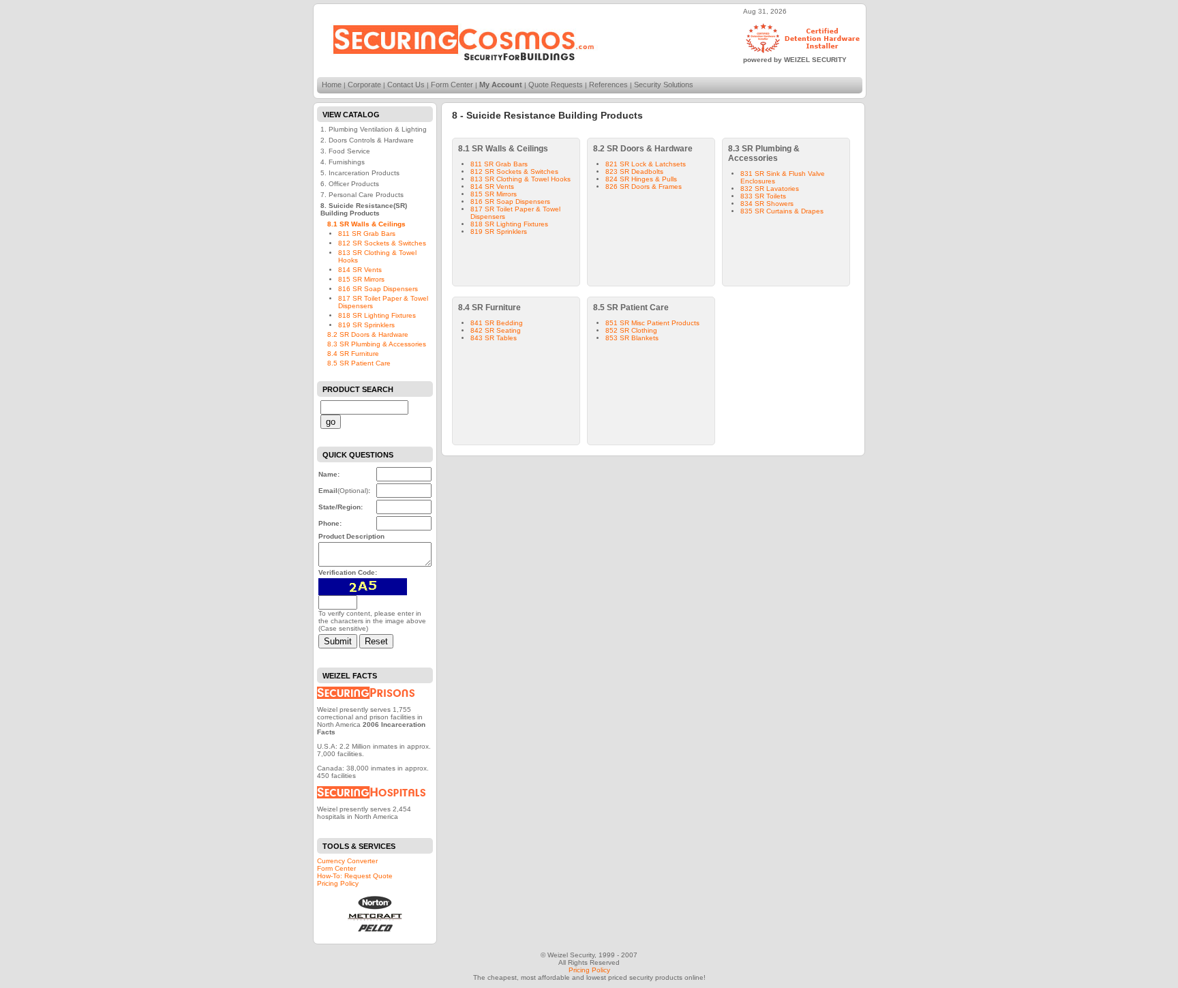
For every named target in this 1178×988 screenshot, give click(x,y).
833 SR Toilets (763, 196)
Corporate (364, 84)
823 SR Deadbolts (634, 171)
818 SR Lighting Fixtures (377, 315)
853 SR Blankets (632, 338)
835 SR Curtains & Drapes (782, 211)
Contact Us (406, 84)
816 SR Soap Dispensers (378, 289)
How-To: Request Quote (355, 876)
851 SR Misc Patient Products (652, 323)
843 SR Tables (493, 338)
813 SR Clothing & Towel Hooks (520, 179)
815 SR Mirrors (361, 279)
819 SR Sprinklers (366, 325)
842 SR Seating (495, 330)
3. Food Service (345, 151)
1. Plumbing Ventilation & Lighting (373, 129)
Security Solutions (663, 84)
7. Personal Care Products (362, 194)
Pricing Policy (338, 883)
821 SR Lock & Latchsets (645, 164)
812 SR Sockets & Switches (382, 243)
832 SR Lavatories (769, 188)
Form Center (452, 84)
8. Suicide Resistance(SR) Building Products (363, 209)
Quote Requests (555, 84)
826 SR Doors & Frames (643, 186)
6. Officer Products (349, 184)
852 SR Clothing (631, 330)
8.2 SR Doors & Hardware (367, 334)
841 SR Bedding (496, 323)
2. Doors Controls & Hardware (367, 140)
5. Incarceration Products (359, 173)
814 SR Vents (360, 269)
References (608, 84)
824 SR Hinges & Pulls (641, 179)
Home (332, 84)
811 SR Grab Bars (366, 233)
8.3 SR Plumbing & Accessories (376, 344)
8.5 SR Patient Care (359, 363)
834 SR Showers (767, 203)
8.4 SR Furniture (353, 353)
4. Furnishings (342, 162)
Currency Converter (347, 861)
